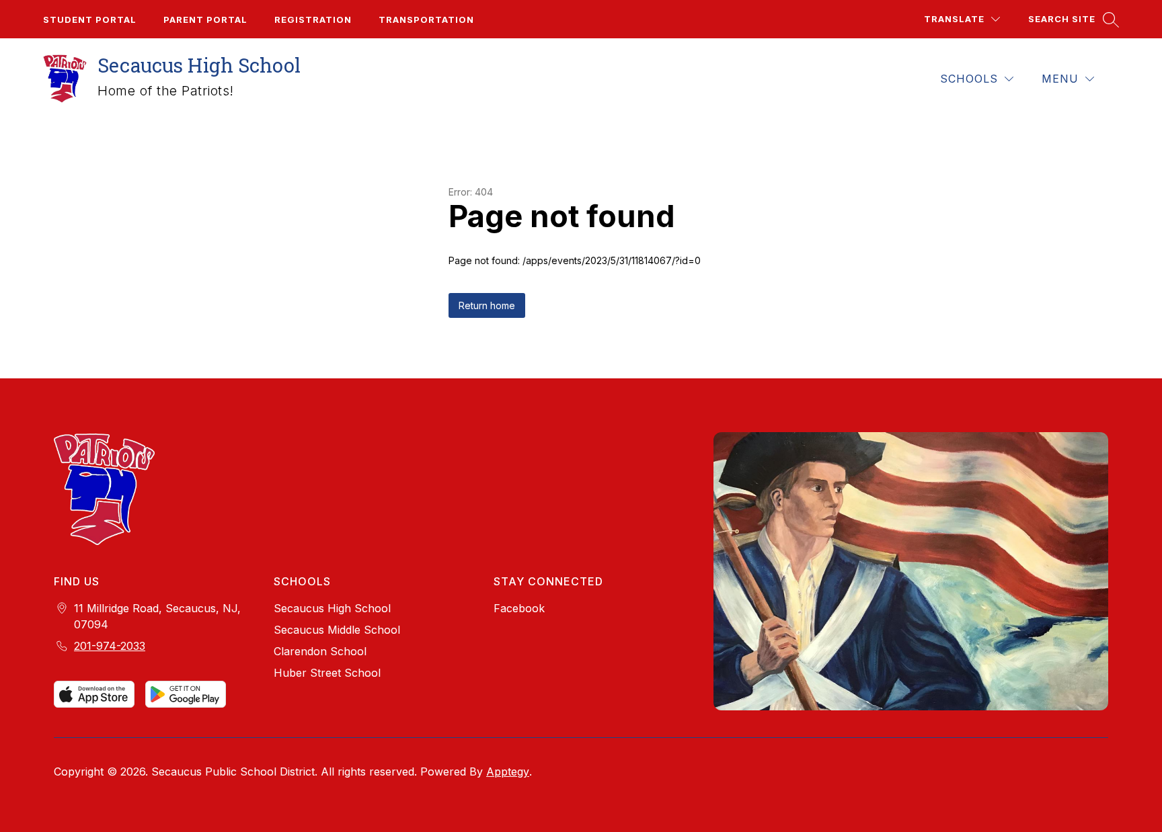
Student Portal (90, 19)
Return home (487, 305)
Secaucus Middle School (337, 629)
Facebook (519, 608)
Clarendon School (320, 651)
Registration (313, 19)
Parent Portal (205, 19)
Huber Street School (327, 672)
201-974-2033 (109, 646)
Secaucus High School (332, 608)
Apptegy (507, 771)
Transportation (426, 19)
